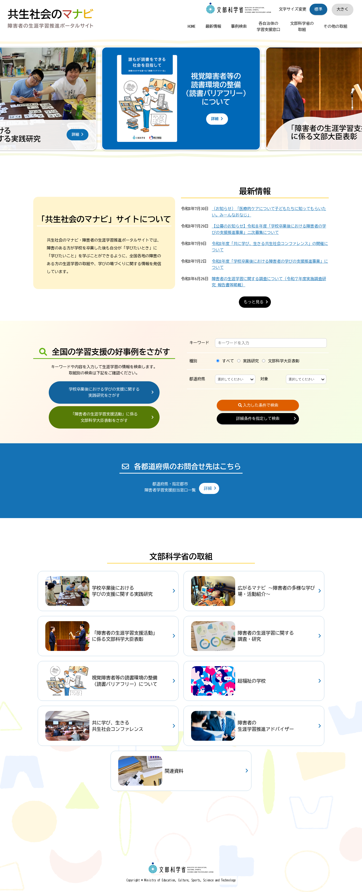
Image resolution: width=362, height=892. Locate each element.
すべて (227, 361)
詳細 (208, 488)
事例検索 (239, 26)
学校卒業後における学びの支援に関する (104, 392)
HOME (192, 26)
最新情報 (213, 26)
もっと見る (253, 302)
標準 (318, 9)
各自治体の (268, 26)
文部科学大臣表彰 (282, 361)
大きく (342, 9)
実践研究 (250, 361)
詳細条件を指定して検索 (258, 418)
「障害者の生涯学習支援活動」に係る (104, 417)
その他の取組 (335, 26)
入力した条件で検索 (260, 405)
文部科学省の (302, 26)
